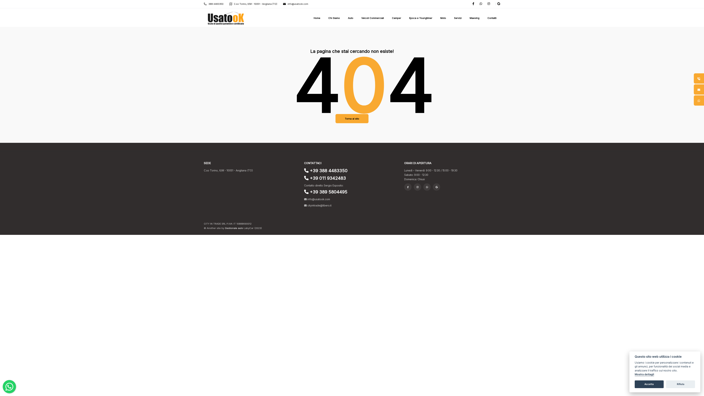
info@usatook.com (298, 4)
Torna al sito (352, 118)
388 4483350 (215, 4)
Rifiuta (680, 384)
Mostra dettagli (644, 374)
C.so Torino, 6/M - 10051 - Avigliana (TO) (255, 4)
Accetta (649, 384)
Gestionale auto (234, 228)
